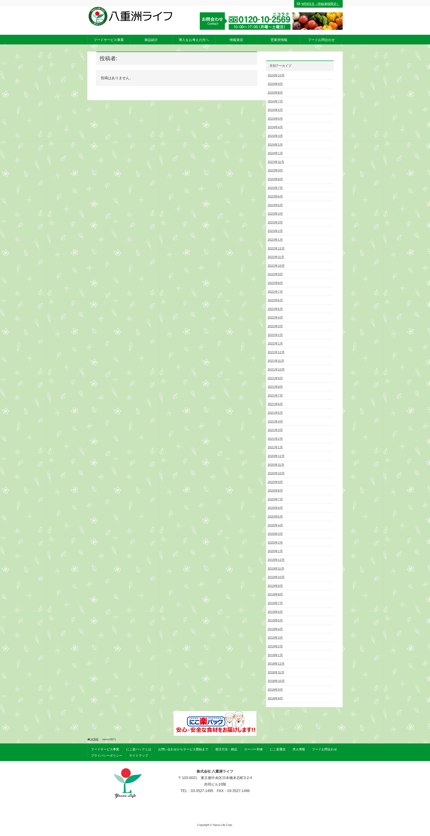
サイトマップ (138, 755)
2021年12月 (276, 352)
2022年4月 (275, 317)
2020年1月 (275, 551)
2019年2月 (275, 646)
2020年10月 (276, 473)
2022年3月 (275, 326)
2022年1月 (275, 343)
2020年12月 (276, 456)
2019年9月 (275, 586)
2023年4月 (275, 213)
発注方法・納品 (226, 749)
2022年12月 (276, 248)
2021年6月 (275, 404)
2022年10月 (276, 265)
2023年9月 (275, 170)
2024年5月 (275, 118)
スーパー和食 (253, 749)
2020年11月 (276, 465)
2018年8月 (275, 698)
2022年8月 (275, 283)
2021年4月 (275, 421)
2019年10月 (276, 577)
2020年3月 (275, 534)
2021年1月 (275, 447)
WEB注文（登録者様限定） (320, 4)
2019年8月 (275, 594)
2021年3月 (275, 430)
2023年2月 (275, 231)
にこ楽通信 (278, 749)
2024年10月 (276, 75)
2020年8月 (275, 490)
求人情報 (298, 749)
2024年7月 (275, 101)
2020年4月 (275, 525)
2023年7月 (275, 188)
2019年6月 (275, 612)
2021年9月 (275, 378)
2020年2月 (275, 542)
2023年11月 (276, 162)
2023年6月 (275, 196)
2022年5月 (275, 309)
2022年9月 (275, 274)
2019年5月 (275, 620)
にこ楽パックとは (138, 749)
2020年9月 (275, 482)
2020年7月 (275, 499)
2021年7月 (275, 395)
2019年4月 (275, 629)
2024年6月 (275, 110)
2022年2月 (275, 335)
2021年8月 (275, 387)
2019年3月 (275, 637)
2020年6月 (275, 508)
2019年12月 (276, 560)
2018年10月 (276, 681)
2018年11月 (276, 672)
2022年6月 (275, 300)
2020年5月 (275, 516)
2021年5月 (275, 413)
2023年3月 (275, 222)
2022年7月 (275, 291)
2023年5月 (275, 205)
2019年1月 (275, 655)
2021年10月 (276, 369)
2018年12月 (276, 663)
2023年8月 (275, 179)
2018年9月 (275, 689)
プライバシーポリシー (106, 755)
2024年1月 (275, 153)
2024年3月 (275, 136)
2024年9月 (275, 84)
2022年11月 (276, 257)
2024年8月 (275, 92)
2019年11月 (276, 568)
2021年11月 (276, 361)
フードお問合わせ (324, 749)
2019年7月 (275, 603)
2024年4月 (275, 127)
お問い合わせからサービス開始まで (183, 749)
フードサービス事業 (105, 749)
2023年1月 (275, 239)
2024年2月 (275, 144)
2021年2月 (275, 439)
